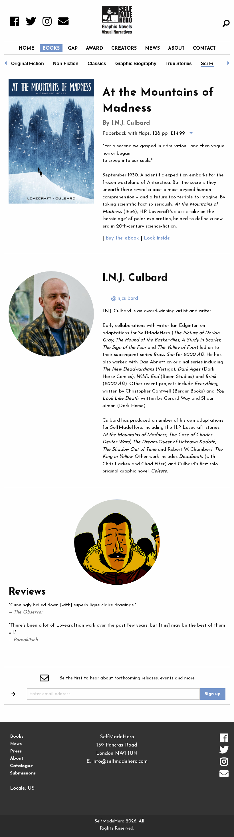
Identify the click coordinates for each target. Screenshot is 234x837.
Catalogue (21, 766)
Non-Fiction (65, 63)
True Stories (179, 63)
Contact (204, 48)
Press (16, 751)
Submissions (23, 773)
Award (94, 48)
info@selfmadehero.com (120, 761)
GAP (73, 48)
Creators (124, 48)
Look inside (157, 238)
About (176, 48)
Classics (97, 63)
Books (51, 48)
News (152, 48)
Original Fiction (27, 63)
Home (26, 48)
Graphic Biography (135, 63)
